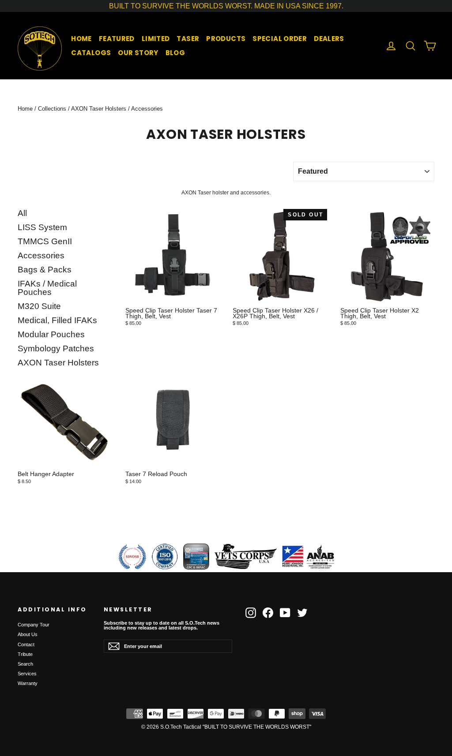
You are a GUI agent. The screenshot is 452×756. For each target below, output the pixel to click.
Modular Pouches (51, 334)
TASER (188, 38)
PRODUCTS (225, 38)
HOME (81, 38)
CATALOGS (91, 52)
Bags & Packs (45, 269)
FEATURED (117, 38)
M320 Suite (39, 306)
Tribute (25, 654)
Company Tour (33, 624)
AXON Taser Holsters (98, 108)
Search (25, 664)
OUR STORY (138, 52)
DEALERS (329, 38)
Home (25, 108)
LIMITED (156, 38)
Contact (26, 644)
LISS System (42, 227)
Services (27, 673)
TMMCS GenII (45, 241)
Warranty (28, 683)
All (22, 213)
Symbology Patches (56, 348)
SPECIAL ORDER (279, 38)
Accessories (41, 255)
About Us (28, 634)
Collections (52, 108)
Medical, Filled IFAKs (57, 320)
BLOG (175, 52)
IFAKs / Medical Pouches (47, 288)
